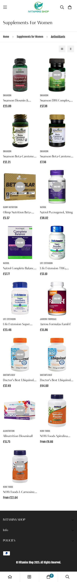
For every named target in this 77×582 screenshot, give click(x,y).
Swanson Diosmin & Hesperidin (15, 101)
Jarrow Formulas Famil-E (55, 324)
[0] (48, 577)
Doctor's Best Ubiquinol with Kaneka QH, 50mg (18, 381)
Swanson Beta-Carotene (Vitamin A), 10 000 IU (55, 157)
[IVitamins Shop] (38, 7)
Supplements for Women (30, 36)
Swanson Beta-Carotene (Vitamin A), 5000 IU (18, 157)
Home (6, 36)
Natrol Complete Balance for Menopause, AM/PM (19, 269)
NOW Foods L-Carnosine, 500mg (19, 492)
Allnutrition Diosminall (18, 436)
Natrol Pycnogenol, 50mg (56, 212)
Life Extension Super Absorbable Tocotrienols (19, 325)
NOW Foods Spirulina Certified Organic (54, 437)
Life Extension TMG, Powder (53, 269)
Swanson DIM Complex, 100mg (55, 101)
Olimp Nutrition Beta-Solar (17, 213)
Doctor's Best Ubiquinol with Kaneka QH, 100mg (55, 381)
